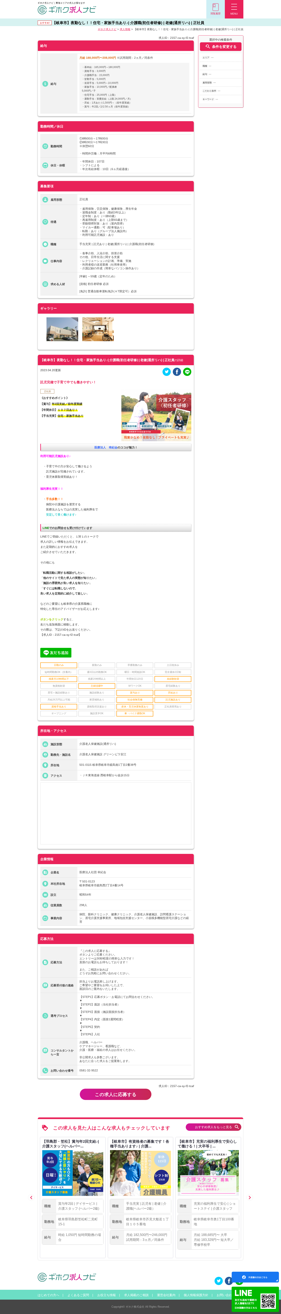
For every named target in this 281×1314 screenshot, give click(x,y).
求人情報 (125, 29)
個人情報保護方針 (196, 1295)
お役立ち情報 (106, 1295)
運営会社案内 (166, 1295)
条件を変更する (221, 46)
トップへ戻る (271, 1304)
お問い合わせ (226, 1295)
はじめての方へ (48, 1295)
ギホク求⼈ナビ (107, 29)
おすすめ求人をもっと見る (217, 1127)
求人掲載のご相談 (136, 1295)
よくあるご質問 (78, 1295)
